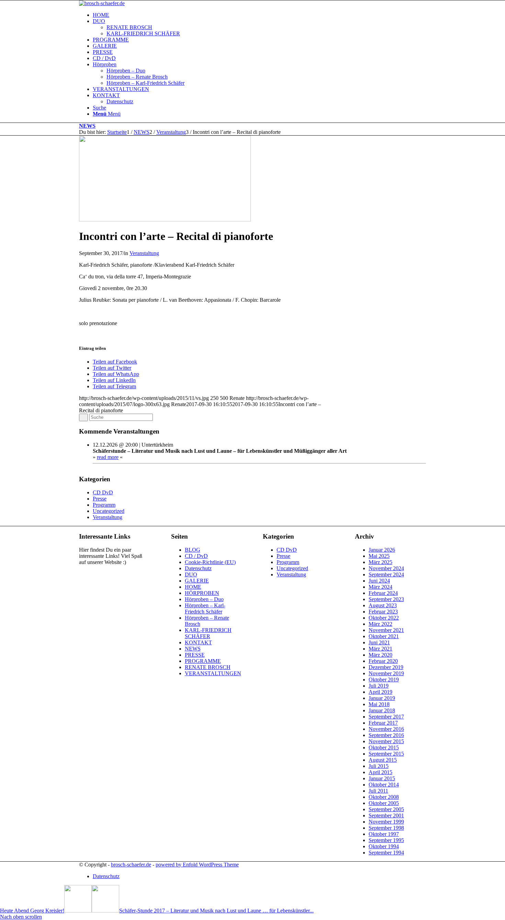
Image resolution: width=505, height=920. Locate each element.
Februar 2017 (383, 723)
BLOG (192, 550)
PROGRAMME (203, 661)
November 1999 (386, 822)
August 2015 (383, 760)
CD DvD (103, 492)
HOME (193, 587)
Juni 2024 (379, 581)
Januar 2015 (382, 778)
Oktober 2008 (384, 797)
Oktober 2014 (384, 784)
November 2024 (386, 568)
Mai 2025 (379, 556)
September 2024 (386, 574)
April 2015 (380, 772)
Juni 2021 (379, 642)
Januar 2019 (382, 698)
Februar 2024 (383, 593)
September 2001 (386, 815)
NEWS (87, 126)
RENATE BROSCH (208, 667)
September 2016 (386, 735)
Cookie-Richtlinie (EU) (210, 562)
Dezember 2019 (386, 667)
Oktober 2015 (384, 747)
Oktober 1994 (384, 846)
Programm (104, 505)
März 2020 (380, 655)
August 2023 (383, 605)
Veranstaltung (144, 253)
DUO (191, 574)
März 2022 (380, 624)
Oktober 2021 (384, 636)
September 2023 (386, 599)
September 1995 (386, 840)
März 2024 (380, 587)
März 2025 (380, 562)
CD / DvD (196, 556)
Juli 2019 (379, 686)
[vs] (165, 219)
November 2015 (386, 741)
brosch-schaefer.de (131, 864)
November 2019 (386, 673)
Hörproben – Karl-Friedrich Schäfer (205, 608)
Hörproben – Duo (204, 599)
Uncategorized (108, 511)
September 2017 (386, 717)
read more (108, 457)
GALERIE (197, 581)
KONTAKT (198, 642)
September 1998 (386, 828)
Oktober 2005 (384, 803)
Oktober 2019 (384, 679)
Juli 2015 (379, 766)
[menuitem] (259, 15)
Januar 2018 (382, 710)
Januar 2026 (382, 550)
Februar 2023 (383, 611)
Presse (99, 499)
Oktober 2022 (384, 618)
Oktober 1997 (384, 834)
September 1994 (386, 852)
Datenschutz (198, 568)
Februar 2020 (383, 661)
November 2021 (386, 630)
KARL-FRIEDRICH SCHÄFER (208, 633)
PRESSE (195, 655)
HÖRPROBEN (202, 593)
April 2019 (380, 692)
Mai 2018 (379, 704)
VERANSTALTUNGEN (213, 673)
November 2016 (386, 729)
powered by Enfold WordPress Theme (197, 864)
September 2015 (386, 754)
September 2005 (386, 809)
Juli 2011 (378, 791)
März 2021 (380, 649)
